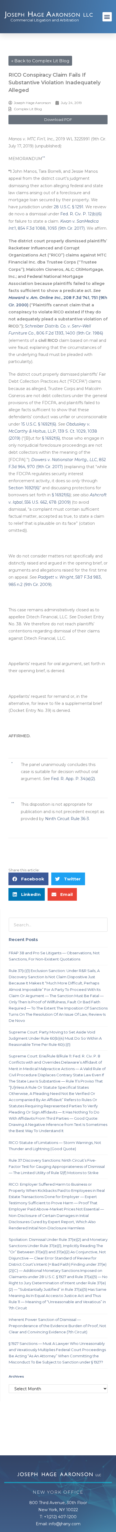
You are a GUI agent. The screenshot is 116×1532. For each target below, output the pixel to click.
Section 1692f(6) (23, 487)
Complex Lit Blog (28, 109)
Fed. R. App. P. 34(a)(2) (73, 778)
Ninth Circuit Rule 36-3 (67, 818)
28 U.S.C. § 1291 (68, 206)
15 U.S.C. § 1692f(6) (38, 424)
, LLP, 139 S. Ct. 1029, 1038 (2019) (52, 431)
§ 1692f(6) (51, 438)
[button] (107, 16)
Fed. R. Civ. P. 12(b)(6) (81, 213)
